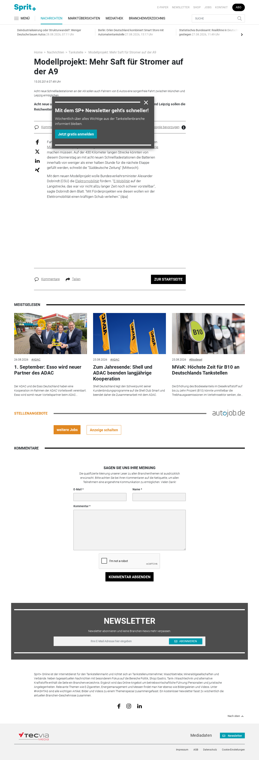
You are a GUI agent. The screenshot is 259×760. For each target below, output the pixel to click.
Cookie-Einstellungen (233, 749)
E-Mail (77, 489)
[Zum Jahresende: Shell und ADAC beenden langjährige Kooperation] (129, 333)
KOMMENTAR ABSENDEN (130, 577)
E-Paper (162, 7)
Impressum (182, 749)
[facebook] (118, 706)
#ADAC (35, 359)
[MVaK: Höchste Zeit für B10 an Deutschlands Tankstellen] (208, 333)
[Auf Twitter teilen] (37, 151)
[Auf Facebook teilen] (37, 141)
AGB (195, 749)
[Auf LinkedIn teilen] (37, 160)
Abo (238, 7)
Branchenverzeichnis (147, 18)
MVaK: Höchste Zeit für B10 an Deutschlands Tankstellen (205, 370)
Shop (197, 7)
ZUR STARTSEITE (168, 279)
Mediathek (114, 18)
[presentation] (242, 34)
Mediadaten (201, 735)
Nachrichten (51, 18)
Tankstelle (76, 52)
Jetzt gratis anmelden (76, 134)
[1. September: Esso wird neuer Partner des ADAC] (50, 333)
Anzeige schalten (104, 430)
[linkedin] (139, 705)
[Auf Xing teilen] (37, 169)
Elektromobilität (87, 181)
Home (38, 52)
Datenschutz (210, 749)
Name (136, 489)
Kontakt (221, 7)
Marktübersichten (84, 18)
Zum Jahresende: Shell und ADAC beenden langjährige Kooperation (122, 373)
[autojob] (228, 413)
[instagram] (128, 706)
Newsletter (181, 7)
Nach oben (234, 716)
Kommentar (81, 506)
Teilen (76, 279)
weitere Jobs (67, 430)
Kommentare (50, 127)
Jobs (207, 7)
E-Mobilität (122, 181)
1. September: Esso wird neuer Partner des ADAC (47, 370)
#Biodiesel (195, 359)
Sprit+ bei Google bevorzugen (158, 127)
